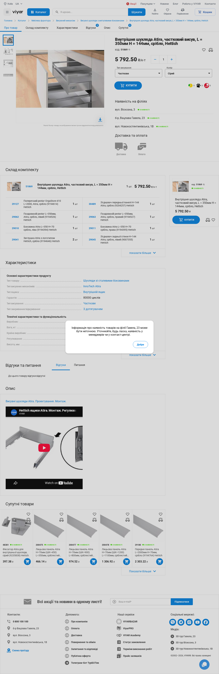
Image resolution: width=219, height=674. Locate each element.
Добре (140, 344)
